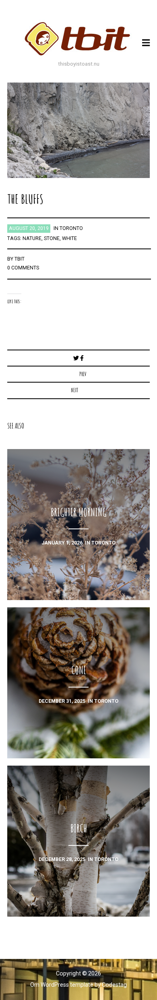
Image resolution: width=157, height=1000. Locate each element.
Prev (83, 374)
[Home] (78, 39)
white (69, 238)
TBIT (19, 259)
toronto (71, 228)
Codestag (114, 984)
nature (32, 238)
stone (52, 238)
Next (74, 390)
